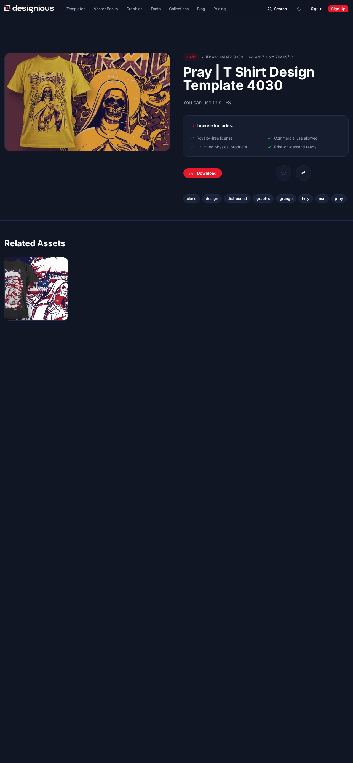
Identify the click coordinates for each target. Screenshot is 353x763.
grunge (286, 198)
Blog (201, 8)
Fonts (156, 8)
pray (339, 198)
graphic (263, 198)
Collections (179, 8)
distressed (237, 198)
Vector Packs (106, 8)
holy (305, 198)
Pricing (219, 8)
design (212, 198)
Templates (75, 8)
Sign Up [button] (338, 8)
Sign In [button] (316, 9)
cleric (191, 198)
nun (322, 198)
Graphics (134, 8)
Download (206, 173)
